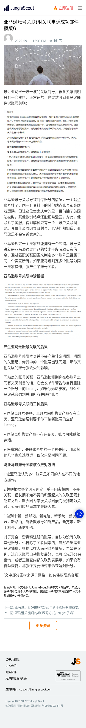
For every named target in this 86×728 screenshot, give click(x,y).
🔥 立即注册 (63, 8)
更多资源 (43, 625)
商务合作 (11, 672)
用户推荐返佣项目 (17, 678)
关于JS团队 (13, 659)
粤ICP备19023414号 (52, 706)
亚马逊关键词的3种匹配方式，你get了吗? (45, 613)
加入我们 (11, 666)
